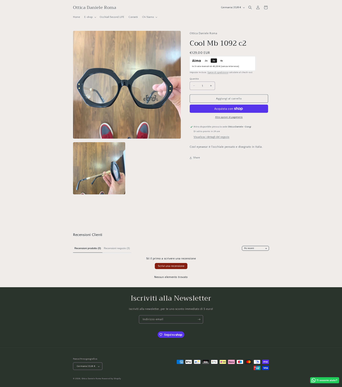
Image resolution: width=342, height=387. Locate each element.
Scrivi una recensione (171, 266)
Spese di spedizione (218, 72)
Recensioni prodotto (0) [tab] (87, 248)
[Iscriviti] (199, 319)
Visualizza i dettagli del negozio (211, 137)
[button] (90, 17)
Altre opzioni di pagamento (229, 117)
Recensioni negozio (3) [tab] (117, 248)
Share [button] (196, 157)
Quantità (194, 78)
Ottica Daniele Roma (91, 379)
